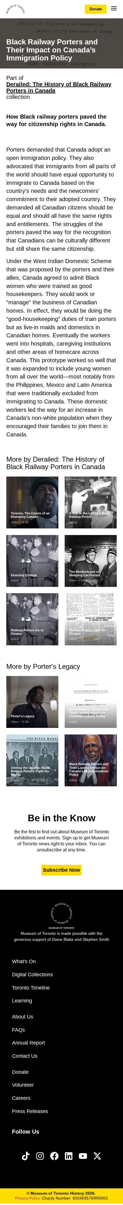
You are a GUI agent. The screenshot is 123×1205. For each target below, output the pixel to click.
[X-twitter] (97, 1156)
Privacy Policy (27, 1198)
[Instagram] (40, 1156)
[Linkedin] (69, 1156)
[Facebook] (54, 1156)
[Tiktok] (26, 1156)
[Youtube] (83, 1156)
